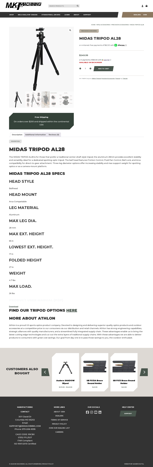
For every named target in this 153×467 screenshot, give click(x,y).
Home (93, 25)
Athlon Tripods (96, 78)
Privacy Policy (59, 424)
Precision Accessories (120, 25)
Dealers (137, 15)
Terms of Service (59, 420)
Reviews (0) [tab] (54, 135)
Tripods (117, 78)
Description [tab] (17, 135)
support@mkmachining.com (25, 426)
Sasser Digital (138, 464)
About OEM (59, 412)
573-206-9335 (28, 429)
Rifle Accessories (103, 25)
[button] (70, 30)
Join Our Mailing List (59, 428)
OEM (145, 15)
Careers (59, 432)
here (71, 310)
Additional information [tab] (35, 135)
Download (13, 307)
